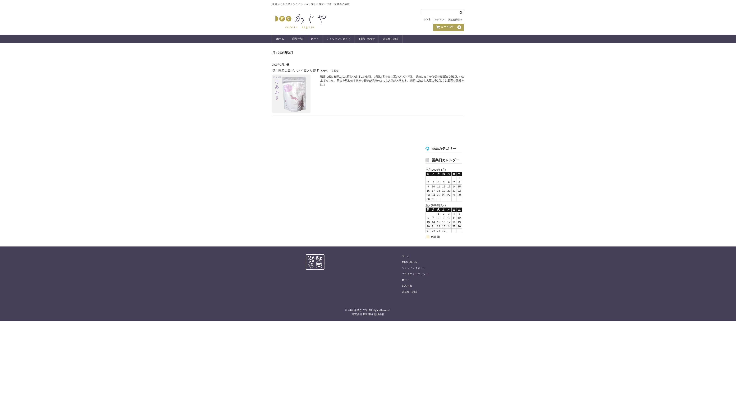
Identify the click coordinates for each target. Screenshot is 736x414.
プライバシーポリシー (415, 274)
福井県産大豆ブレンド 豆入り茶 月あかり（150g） (306, 70)
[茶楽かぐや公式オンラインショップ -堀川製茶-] (300, 29)
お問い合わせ (367, 38)
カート (315, 38)
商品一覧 (297, 38)
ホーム (280, 38)
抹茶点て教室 (391, 38)
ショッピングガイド (339, 38)
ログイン (439, 19)
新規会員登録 (455, 19)
